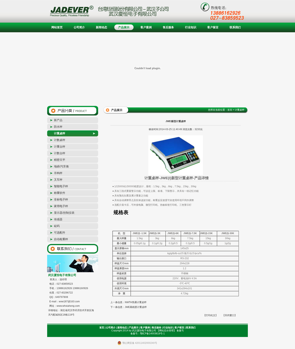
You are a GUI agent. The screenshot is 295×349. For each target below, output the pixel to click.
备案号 (180, 330)
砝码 (57, 226)
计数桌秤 (59, 140)
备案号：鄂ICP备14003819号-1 (147, 333)
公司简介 (79, 27)
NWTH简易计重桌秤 (135, 302)
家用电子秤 (61, 206)
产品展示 (123, 27)
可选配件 (59, 232)
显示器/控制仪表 (64, 212)
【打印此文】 (210, 315)
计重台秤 (59, 146)
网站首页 (57, 27)
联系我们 (235, 27)
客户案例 (146, 27)
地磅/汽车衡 (61, 166)
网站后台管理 (166, 330)
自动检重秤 (61, 239)
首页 (101, 327)
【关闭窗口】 (229, 315)
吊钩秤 (58, 173)
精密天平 (59, 159)
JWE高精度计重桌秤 (136, 307)
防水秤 (58, 126)
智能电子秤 (61, 186)
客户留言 (213, 27)
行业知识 (190, 27)
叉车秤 (58, 179)
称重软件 (59, 192)
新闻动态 (101, 27)
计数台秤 (59, 153)
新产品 (58, 120)
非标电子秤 (61, 199)
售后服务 (168, 27)
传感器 (58, 219)
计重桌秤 (59, 133)
